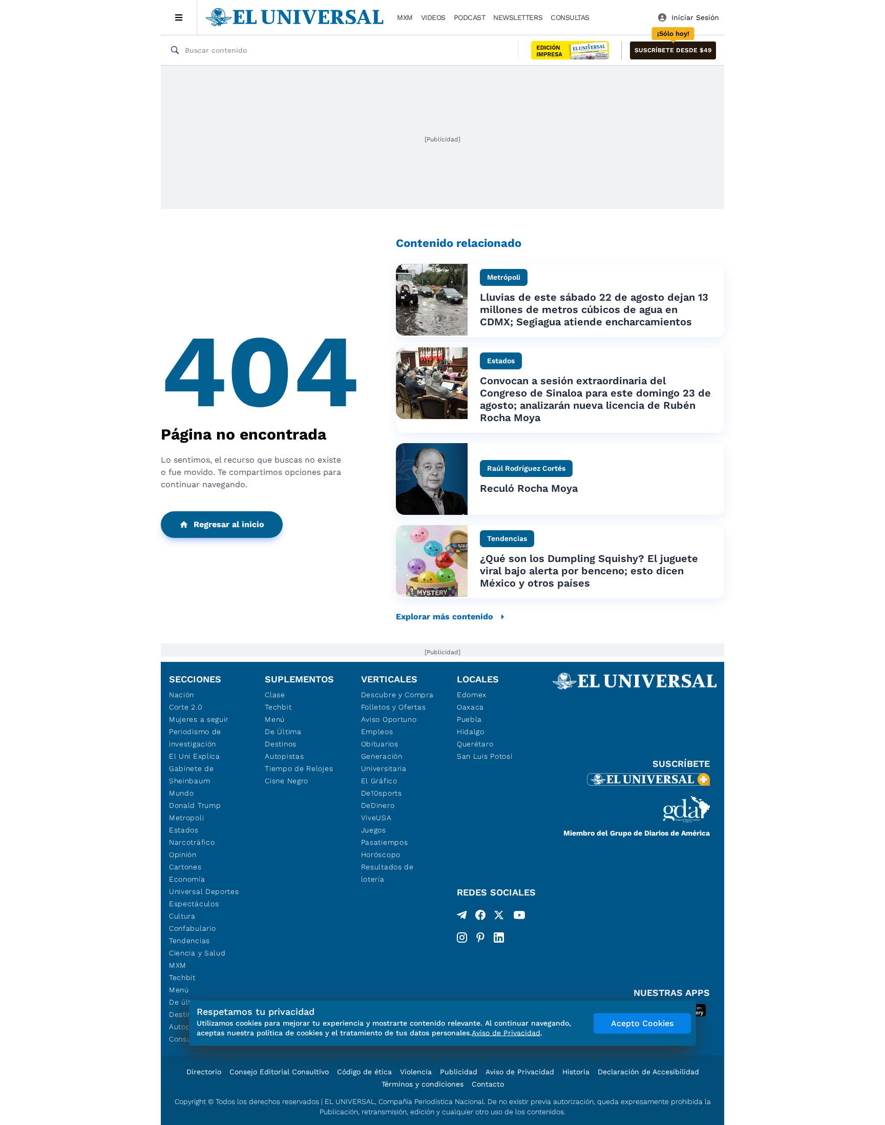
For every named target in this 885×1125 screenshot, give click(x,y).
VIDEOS (433, 17)
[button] (673, 50)
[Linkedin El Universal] (499, 937)
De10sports (381, 793)
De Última (283, 731)
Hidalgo (470, 731)
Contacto (488, 1084)
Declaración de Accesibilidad (648, 1072)
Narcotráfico (192, 842)
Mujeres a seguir (198, 719)
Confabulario (192, 928)
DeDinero (378, 805)
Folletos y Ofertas (393, 707)
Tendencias (189, 940)
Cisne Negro (286, 781)
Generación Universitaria (384, 762)
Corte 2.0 (185, 707)
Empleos (377, 731)
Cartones (185, 867)
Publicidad (458, 1072)
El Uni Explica (194, 756)
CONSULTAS (570, 17)
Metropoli (186, 818)
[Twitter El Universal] (499, 917)
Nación (181, 695)
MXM (405, 17)
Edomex (472, 695)
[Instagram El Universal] (462, 937)
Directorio (203, 1072)
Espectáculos (194, 904)
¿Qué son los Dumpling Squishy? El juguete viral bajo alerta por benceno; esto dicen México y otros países (589, 570)
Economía (187, 879)
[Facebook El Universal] (480, 917)
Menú (179, 990)
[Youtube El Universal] (519, 917)
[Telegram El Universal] (462, 917)
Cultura (182, 916)
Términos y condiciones (422, 1084)
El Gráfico (379, 781)
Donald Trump (195, 805)
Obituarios (379, 744)
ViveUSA (376, 818)
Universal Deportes (204, 891)
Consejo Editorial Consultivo (279, 1072)
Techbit (182, 977)
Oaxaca (470, 707)
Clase (275, 695)
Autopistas (284, 756)
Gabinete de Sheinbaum (191, 774)
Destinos (281, 744)
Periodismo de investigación (195, 737)
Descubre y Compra (397, 695)
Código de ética (364, 1072)
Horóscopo (381, 854)
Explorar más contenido (444, 616)
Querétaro (475, 744)
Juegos (373, 830)
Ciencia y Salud (197, 953)
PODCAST (470, 17)
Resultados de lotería (387, 873)
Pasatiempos (384, 842)
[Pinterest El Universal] (480, 937)
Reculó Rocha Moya (529, 488)
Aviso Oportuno (389, 719)
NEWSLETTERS (517, 17)
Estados (184, 830)
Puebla (469, 719)
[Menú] (179, 17)
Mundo (181, 793)
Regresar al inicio (229, 524)
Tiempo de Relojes (299, 768)
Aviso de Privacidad (520, 1072)
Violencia (416, 1072)
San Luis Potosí (485, 756)
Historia (575, 1072)
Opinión (183, 854)
